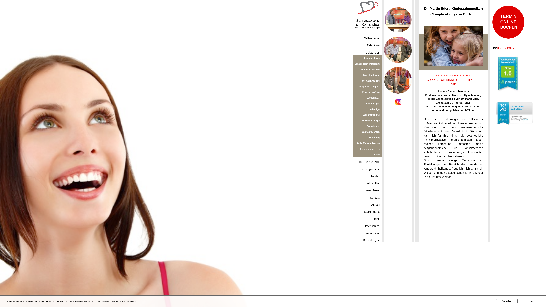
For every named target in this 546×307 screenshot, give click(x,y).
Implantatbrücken (370, 69)
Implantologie (372, 58)
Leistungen (373, 52)
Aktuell (375, 204)
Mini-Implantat (371, 75)
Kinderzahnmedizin (369, 149)
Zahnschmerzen (371, 132)
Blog (377, 218)
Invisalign (374, 109)
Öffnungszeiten (370, 169)
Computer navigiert (369, 86)
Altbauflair (373, 183)
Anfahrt (375, 176)
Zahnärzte (373, 45)
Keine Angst (373, 103)
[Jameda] (508, 92)
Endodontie (373, 126)
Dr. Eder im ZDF (369, 162)
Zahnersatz (373, 98)
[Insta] (398, 104)
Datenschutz (372, 226)
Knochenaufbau (371, 92)
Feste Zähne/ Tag (370, 80)
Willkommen (372, 38)
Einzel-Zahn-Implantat (367, 63)
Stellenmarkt (372, 211)
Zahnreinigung (371, 115)
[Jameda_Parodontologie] (514, 123)
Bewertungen (371, 240)
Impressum (372, 233)
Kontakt (375, 197)
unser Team (372, 190)
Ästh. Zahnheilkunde (368, 143)
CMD (377, 154)
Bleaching (374, 137)
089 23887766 (507, 48)
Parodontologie (371, 120)
